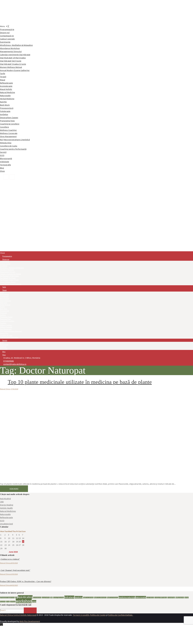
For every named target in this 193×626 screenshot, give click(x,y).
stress (8, 602)
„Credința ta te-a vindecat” (10, 559)
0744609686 (8, 361)
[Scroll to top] (1, 624)
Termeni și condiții (81, 615)
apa (16, 597)
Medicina (79, 597)
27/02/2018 (14, 389)
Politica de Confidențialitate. (120, 615)
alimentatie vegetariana (7, 597)
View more (14, 489)
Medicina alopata (88, 597)
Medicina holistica (112, 597)
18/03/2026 (14, 563)
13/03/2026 (14, 574)
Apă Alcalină (5, 498)
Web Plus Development (30, 621)
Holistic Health (6, 508)
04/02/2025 (14, 585)
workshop (24, 600)
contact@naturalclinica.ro (14, 364)
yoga (34, 601)
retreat (186, 597)
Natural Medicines (8, 511)
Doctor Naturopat (58, 597)
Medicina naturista (127, 597)
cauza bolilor (46, 597)
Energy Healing (6, 505)
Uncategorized (6, 523)
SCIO (2, 520)
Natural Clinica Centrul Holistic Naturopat (18, 615)
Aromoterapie (37, 597)
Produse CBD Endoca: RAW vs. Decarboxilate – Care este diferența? (25, 581)
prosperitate (171, 597)
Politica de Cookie (98, 615)
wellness (12, 602)
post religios (150, 597)
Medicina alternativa (100, 597)
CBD (2, 501)
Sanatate (3, 602)
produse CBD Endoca (160, 597)
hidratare (69, 597)
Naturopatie (5, 514)
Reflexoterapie (6, 517)
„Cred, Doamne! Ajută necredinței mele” (15, 570)
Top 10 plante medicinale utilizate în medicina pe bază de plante (80, 382)
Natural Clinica (5, 389)
